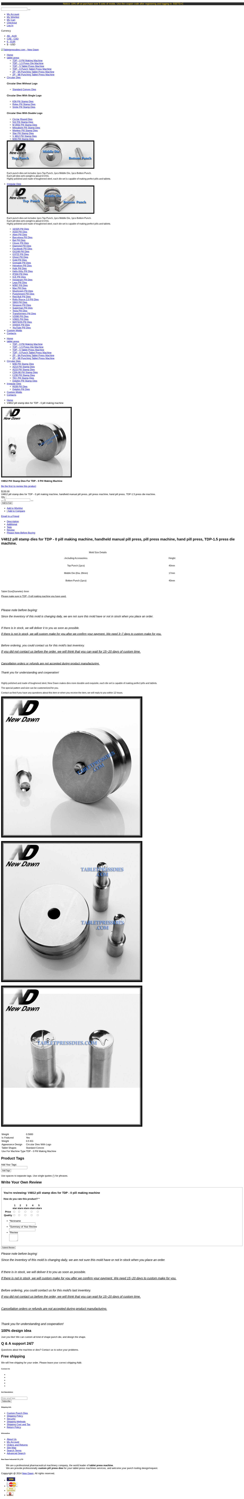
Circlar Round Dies (22, 119)
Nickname (15, 1221)
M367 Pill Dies (20, 285)
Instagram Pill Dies (22, 279)
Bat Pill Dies (18, 240)
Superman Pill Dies (22, 308)
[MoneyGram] (10, 1495)
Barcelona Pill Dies (22, 237)
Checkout (12, 22)
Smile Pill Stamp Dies (23, 107)
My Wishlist (13, 17)
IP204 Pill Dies (20, 274)
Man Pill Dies (19, 288)
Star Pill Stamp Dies (23, 133)
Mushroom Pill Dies (22, 291)
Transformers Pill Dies (24, 313)
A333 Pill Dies (19, 231)
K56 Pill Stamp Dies (22, 101)
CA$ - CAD (12, 39)
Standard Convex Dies (24, 89)
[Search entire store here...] (29, 9)
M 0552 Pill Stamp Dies (24, 125)
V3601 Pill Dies (20, 319)
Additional (12, 524)
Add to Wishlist (15, 508)
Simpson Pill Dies (21, 305)
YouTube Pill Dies (21, 327)
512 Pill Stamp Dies (22, 122)
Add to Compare (16, 511)
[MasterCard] (12, 1486)
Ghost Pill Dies (20, 257)
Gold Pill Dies (19, 260)
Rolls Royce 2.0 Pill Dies (25, 299)
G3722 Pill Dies (20, 254)
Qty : (3, 497)
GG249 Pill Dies (20, 251)
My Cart (11, 20)
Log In (10, 25)
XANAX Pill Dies (21, 325)
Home (10, 400)
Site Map (11, 1447)
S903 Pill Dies (19, 302)
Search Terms (14, 1450)
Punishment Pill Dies (23, 294)
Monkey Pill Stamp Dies (25, 130)
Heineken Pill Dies (22, 265)
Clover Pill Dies (20, 243)
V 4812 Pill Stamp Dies (24, 136)
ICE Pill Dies (19, 277)
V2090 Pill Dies (20, 316)
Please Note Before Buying (21, 532)
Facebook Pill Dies (22, 248)
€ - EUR (11, 41)
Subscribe (6, 1401)
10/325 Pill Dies (20, 229)
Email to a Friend (10, 516)
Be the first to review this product (18, 486)
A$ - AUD (12, 36)
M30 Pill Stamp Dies (23, 139)
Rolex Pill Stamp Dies (23, 104)
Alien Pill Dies (19, 234)
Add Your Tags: (9, 1164)
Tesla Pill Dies (19, 310)
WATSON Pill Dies (22, 322)
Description (13, 521)
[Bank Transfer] (11, 1490)
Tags (9, 527)
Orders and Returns (17, 1445)
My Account (13, 14)
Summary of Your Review (23, 1226)
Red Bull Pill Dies (21, 296)
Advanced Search (16, 1453)
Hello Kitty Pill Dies (22, 271)
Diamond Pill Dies (21, 246)
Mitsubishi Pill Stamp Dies (26, 127)
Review (11, 530)
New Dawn (27, 1473)
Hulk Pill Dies (19, 268)
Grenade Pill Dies (21, 262)
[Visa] (11, 1480)
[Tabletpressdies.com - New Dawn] (20, 49)
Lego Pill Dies (19, 282)
